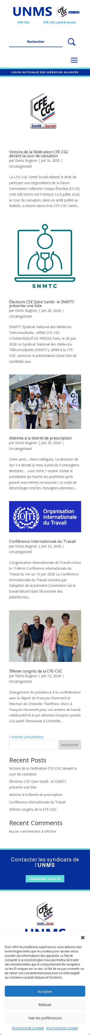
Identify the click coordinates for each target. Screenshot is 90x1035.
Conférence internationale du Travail (42, 541)
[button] (82, 937)
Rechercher (69, 745)
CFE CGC (23, 22)
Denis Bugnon (26, 160)
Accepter (45, 991)
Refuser (45, 1004)
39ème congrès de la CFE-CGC (35, 671)
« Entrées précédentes (26, 737)
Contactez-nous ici (45, 878)
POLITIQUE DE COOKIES (28, 1028)
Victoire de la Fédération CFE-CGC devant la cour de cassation (39, 153)
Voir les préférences (45, 1017)
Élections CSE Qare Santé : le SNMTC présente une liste (42, 303)
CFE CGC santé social (59, 22)
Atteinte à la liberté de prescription (40, 438)
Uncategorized (20, 166)
